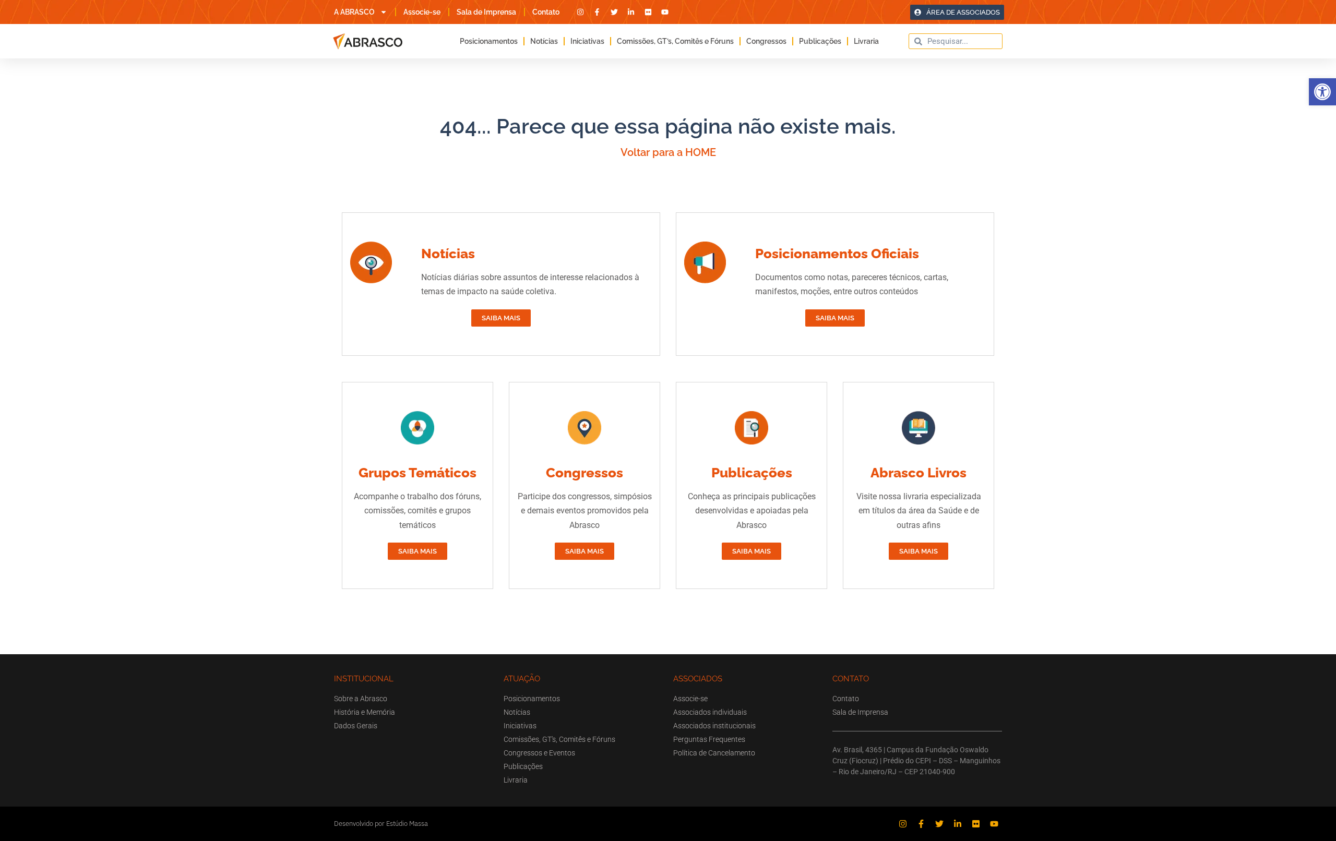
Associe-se (421, 12)
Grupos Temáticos (417, 472)
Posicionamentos (489, 41)
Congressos (766, 41)
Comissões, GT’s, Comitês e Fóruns (675, 41)
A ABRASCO (354, 12)
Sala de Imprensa (486, 12)
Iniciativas (587, 41)
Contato (545, 12)
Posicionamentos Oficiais (837, 253)
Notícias (544, 41)
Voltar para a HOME (668, 152)
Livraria (866, 41)
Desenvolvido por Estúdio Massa (381, 823)
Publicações (820, 41)
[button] (1322, 91)
